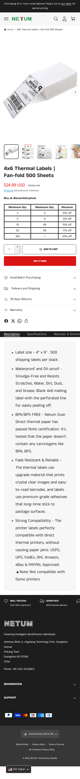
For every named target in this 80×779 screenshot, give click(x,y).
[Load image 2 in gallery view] (28, 151)
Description (12, 334)
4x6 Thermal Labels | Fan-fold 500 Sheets (40, 29)
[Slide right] (75, 92)
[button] (6, 19)
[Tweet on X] (13, 321)
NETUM (33, 758)
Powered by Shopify (47, 758)
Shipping (8, 190)
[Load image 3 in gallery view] (44, 151)
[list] (40, 603)
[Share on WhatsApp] (19, 321)
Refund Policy (22, 744)
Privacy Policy (38, 744)
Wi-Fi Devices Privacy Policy (42, 749)
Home (10, 29)
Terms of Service (56, 744)
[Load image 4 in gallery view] (61, 151)
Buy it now (40, 261)
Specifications (37, 334)
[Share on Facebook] (6, 321)
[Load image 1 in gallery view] (11, 151)
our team (66, 4)
